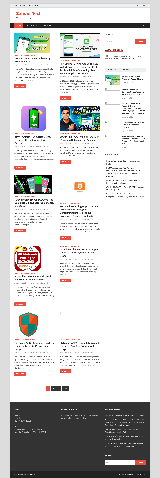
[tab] (111, 70)
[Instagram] (144, 6)
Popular (112, 70)
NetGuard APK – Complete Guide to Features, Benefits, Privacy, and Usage (34, 346)
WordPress (132, 474)
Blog (36, 5)
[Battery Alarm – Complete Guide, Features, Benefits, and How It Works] (34, 118)
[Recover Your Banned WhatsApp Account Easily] (34, 43)
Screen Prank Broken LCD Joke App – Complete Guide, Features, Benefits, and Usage (34, 202)
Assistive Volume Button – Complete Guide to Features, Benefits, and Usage (80, 252)
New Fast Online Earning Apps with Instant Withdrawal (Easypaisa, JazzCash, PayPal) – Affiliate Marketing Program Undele (133, 108)
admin (32, 65)
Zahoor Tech (29, 13)
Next (65, 388)
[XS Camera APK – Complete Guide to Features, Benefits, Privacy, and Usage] (80, 324)
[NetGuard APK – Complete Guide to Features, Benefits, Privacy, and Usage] (34, 324)
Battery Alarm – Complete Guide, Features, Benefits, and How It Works (32, 139)
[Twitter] (141, 6)
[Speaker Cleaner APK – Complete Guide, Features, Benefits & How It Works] (112, 89)
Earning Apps (47, 26)
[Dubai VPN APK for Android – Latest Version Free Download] (112, 122)
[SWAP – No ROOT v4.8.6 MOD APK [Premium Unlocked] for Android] (80, 118)
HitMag (142, 474)
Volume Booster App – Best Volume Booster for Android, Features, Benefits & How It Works (133, 140)
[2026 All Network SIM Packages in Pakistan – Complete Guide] (34, 258)
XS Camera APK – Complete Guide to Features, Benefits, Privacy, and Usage (80, 346)
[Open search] (144, 25)
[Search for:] (125, 41)
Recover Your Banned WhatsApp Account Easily (132, 77)
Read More (19, 85)
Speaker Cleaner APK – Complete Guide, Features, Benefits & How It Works (133, 91)
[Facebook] (137, 6)
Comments (126, 70)
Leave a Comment (41, 65)
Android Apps (31, 26)
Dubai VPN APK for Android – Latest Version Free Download (133, 124)
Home (31, 5)
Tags (137, 70)
